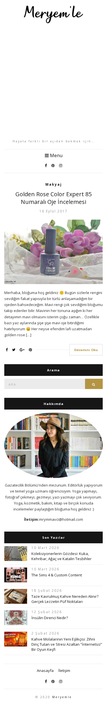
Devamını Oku (86, 350)
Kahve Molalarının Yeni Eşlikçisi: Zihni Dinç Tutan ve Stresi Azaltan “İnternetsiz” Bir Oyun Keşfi (66, 644)
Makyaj (53, 184)
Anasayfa (45, 670)
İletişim (64, 670)
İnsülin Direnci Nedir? (49, 617)
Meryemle (62, 697)
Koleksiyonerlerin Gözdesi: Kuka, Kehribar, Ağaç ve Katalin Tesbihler (61, 556)
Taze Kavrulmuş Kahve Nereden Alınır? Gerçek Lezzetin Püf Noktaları (64, 599)
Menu (55, 155)
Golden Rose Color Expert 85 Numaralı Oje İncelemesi (53, 198)
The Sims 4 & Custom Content (56, 575)
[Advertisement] (53, 81)
